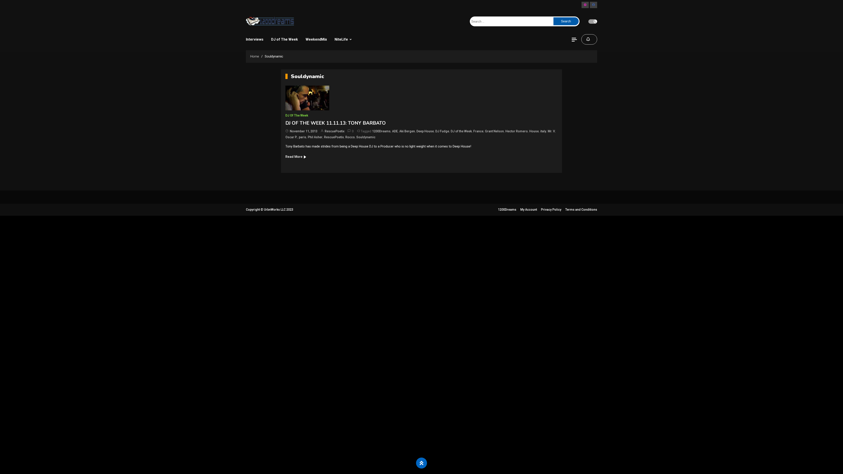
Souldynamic (365, 137)
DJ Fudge (442, 131)
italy (543, 131)
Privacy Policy (551, 209)
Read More (294, 157)
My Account (528, 209)
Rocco (350, 137)
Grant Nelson (494, 131)
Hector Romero (516, 131)
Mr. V (551, 131)
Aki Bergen (407, 131)
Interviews (254, 39)
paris (302, 137)
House (534, 131)
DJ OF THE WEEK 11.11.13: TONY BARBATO (335, 123)
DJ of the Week (461, 131)
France (478, 131)
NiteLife (341, 39)
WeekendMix (316, 39)
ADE (395, 131)
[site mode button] (592, 21)
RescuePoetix (334, 131)
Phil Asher (315, 137)
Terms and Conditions (581, 209)
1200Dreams (381, 131)
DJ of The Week (284, 39)
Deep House (425, 131)
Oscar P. (291, 137)
